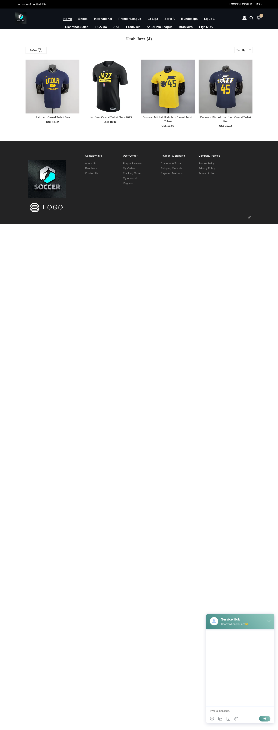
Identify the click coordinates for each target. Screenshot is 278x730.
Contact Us (91, 173)
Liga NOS (206, 27)
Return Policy (206, 163)
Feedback (91, 168)
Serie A (170, 18)
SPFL (84, 35)
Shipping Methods (171, 168)
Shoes (83, 18)
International (103, 18)
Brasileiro (186, 27)
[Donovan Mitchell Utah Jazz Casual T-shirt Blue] (225, 86)
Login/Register (240, 4)
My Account (130, 178)
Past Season (164, 35)
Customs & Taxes (171, 163)
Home (67, 18)
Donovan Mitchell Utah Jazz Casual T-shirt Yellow (168, 119)
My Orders (129, 168)
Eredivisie (133, 27)
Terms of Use (206, 173)
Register (128, 183)
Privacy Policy (207, 168)
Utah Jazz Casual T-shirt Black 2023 (110, 117)
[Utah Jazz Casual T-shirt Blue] (52, 86)
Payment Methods (171, 173)
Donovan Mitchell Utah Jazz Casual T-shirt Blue (225, 119)
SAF (116, 27)
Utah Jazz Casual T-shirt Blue (52, 117)
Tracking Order (132, 173)
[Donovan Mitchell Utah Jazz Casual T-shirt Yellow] (168, 86)
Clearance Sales (76, 27)
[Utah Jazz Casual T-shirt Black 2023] (110, 86)
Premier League (129, 18)
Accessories (189, 35)
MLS (132, 35)
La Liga (153, 18)
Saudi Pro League (159, 27)
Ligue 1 (209, 18)
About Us (90, 163)
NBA (145, 35)
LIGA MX (101, 27)
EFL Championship (109, 35)
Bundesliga (189, 18)
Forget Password (133, 163)
